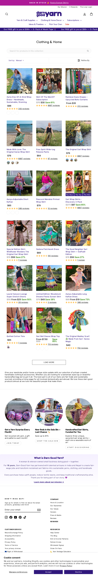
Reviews (53, 518)
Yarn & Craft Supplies (26, 20)
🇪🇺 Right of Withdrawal (14, 551)
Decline (78, 572)
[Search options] (88, 51)
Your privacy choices (13, 548)
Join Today (13, 443)
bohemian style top (71, 375)
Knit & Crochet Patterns (59, 539)
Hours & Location (56, 502)
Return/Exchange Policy (14, 533)
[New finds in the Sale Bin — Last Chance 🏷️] (49, 412)
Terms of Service (11, 545)
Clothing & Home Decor (51, 20)
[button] (12, 109)
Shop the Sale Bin (47, 441)
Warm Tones (12, 112)
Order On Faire (56, 548)
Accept (48, 572)
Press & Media (55, 515)
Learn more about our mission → (49, 482)
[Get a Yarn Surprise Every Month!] (19, 412)
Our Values (54, 509)
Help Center (54, 533)
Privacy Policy (66, 566)
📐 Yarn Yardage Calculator (60, 551)
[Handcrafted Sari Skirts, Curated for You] (79, 412)
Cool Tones (8, 112)
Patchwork (8, 347)
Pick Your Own (55, 24)
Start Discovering (78, 447)
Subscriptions (73, 20)
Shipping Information (13, 536)
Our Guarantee (55, 506)
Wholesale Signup (57, 545)
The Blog (53, 536)
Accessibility (9, 539)
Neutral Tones (17, 112)
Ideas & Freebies (36, 24)
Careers (53, 512)
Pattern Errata (55, 542)
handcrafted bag (12, 377)
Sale (67, 24)
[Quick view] (30, 91)
